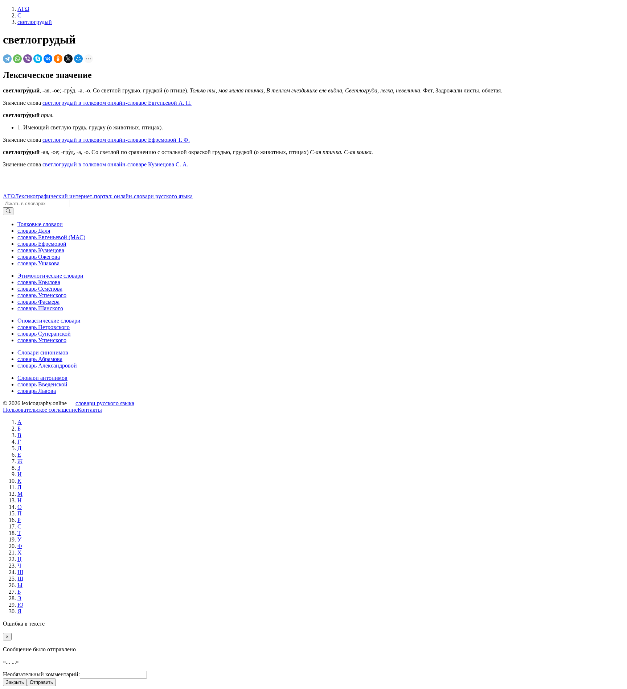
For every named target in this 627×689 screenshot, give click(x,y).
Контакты (90, 410)
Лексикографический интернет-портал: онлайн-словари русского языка (104, 196)
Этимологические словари (50, 276)
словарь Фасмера (38, 302)
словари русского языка (104, 403)
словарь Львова (36, 391)
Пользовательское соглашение (40, 410)
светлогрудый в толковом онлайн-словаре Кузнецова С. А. (115, 164)
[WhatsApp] (17, 58)
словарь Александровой (47, 365)
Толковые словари (40, 224)
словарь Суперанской (44, 334)
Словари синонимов (42, 352)
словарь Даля (33, 231)
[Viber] (27, 58)
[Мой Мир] (78, 58)
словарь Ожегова (38, 257)
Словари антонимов (42, 378)
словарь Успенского (41, 295)
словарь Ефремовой (41, 244)
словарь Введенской (42, 384)
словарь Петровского (43, 327)
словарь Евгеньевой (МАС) (51, 237)
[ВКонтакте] (48, 58)
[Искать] (8, 211)
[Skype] (37, 58)
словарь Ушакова (38, 263)
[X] (68, 58)
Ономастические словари (49, 320)
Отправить (41, 682)
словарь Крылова (38, 282)
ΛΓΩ (9, 196)
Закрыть (15, 682)
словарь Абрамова (39, 359)
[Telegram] (7, 58)
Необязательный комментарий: (41, 674)
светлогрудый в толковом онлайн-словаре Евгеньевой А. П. (117, 103)
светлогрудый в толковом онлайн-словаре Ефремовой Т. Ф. (116, 140)
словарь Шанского (40, 308)
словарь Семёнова (39, 289)
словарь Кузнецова (40, 250)
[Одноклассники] (58, 58)
